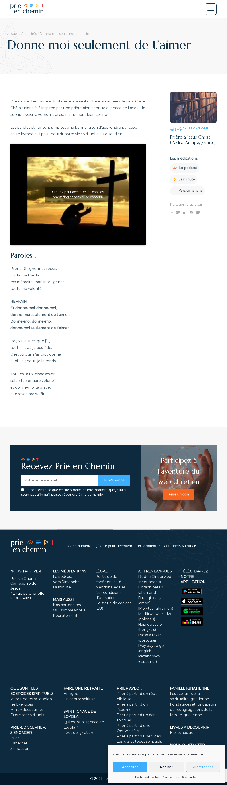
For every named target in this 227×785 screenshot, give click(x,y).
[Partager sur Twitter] (178, 212)
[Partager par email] (191, 212)
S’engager (19, 748)
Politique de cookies (147, 777)
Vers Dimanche (66, 582)
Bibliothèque (181, 733)
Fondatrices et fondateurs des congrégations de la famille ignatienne (193, 709)
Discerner (18, 743)
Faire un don (179, 494)
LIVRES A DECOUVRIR (189, 727)
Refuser (166, 767)
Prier (14, 738)
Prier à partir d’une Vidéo (139, 736)
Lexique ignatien (78, 733)
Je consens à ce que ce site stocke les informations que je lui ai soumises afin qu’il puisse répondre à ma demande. (73, 492)
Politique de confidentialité (179, 777)
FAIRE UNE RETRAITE (83, 688)
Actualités (29, 34)
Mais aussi (63, 599)
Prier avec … (129, 688)
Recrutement (65, 615)
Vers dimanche (190, 191)
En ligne (71, 694)
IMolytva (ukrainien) (155, 608)
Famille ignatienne (189, 688)
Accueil (12, 34)
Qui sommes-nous (69, 610)
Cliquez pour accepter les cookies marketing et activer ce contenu (78, 194)
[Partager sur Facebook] (172, 212)
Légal (101, 571)
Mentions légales (110, 587)
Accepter (130, 767)
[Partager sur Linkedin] (185, 212)
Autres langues (155, 571)
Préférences (203, 767)
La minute (186, 179)
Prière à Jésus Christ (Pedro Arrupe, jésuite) (193, 139)
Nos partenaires (67, 605)
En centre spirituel (80, 699)
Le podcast (187, 168)
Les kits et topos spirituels (139, 741)
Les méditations (69, 571)
